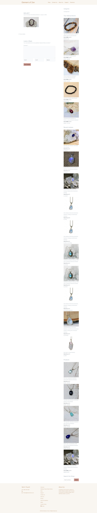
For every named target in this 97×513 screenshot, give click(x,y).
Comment (26, 45)
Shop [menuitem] (49, 2)
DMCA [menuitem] (42, 502)
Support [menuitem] (66, 2)
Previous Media (21, 34)
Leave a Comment (27, 14)
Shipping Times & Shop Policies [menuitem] (47, 489)
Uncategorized (66, 11)
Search (76, 479)
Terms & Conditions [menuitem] (44, 500)
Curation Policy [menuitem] (43, 504)
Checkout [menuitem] (72, 2)
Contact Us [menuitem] (54, 2)
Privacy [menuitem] (42, 498)
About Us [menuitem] (61, 2)
